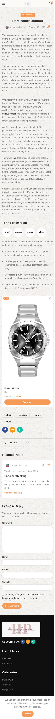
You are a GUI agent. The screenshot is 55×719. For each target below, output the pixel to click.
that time (17, 158)
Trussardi (6, 685)
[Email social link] (12, 430)
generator (33, 83)
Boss (6, 392)
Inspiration (27, 15)
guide (38, 415)
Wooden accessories (14, 471)
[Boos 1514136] (27, 340)
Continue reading (13, 493)
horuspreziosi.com (18, 27)
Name (6, 557)
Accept (27, 714)
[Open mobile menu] (4, 4)
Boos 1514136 (11, 388)
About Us (6, 658)
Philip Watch (7, 680)
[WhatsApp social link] (20, 430)
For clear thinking (15, 476)
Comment (7, 523)
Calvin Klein (7, 690)
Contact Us (7, 663)
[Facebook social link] (5, 430)
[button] (27, 402)
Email (5, 569)
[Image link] (7, 232)
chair (8, 415)
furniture (23, 415)
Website (6, 582)
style (8, 421)
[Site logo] (27, 3)
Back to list (27, 443)
